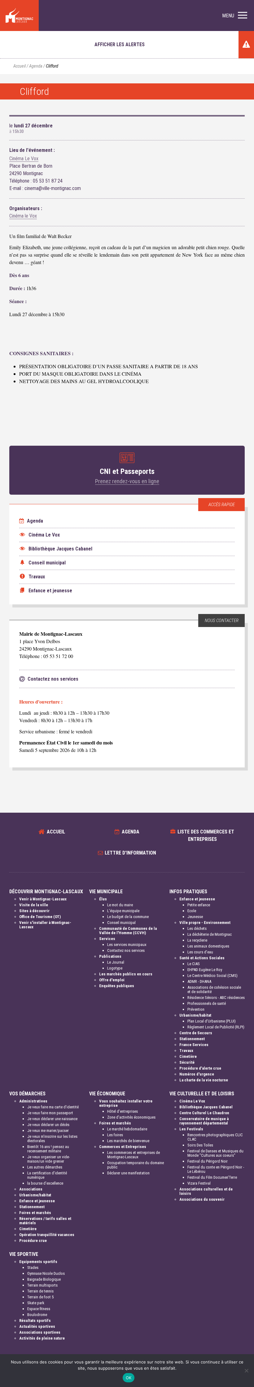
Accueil (19, 66)
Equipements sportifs (38, 1261)
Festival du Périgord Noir (207, 1161)
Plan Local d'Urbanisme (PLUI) (211, 1021)
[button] (234, 15)
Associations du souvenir (202, 1199)
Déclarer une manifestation (128, 1173)
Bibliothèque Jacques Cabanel (206, 1107)
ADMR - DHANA (199, 981)
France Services (193, 1044)
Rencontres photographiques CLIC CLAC (215, 1137)
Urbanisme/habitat (195, 1015)
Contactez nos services (126, 950)
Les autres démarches (44, 1167)
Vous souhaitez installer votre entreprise (125, 1103)
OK (129, 1377)
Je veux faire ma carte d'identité (53, 1107)
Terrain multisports (42, 1285)
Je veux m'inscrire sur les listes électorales (52, 1138)
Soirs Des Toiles (200, 1145)
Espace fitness (38, 1308)
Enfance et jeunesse (197, 899)
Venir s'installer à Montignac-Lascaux (45, 924)
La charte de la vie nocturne (203, 1080)
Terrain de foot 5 (40, 1297)
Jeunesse (195, 916)
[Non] (246, 1370)
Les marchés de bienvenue (128, 1140)
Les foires (115, 1135)
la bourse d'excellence (45, 1183)
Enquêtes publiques (116, 985)
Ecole (191, 910)
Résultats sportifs (35, 1320)
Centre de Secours (195, 1033)
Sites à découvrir (34, 910)
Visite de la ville (33, 905)
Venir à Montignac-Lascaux (43, 899)
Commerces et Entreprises (122, 1146)
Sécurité (187, 1062)
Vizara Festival (199, 1183)
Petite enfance (198, 905)
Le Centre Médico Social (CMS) (212, 975)
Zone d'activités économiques (131, 1117)
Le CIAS (193, 963)
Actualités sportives (37, 1326)
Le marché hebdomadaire (127, 1129)
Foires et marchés (35, 1212)
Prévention (195, 1009)
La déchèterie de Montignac (209, 934)
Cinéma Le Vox (23, 158)
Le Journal (115, 962)
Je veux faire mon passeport (50, 1113)
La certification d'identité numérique (47, 1175)
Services (107, 938)
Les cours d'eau (200, 952)
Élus (103, 899)
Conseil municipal (121, 922)
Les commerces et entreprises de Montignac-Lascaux (133, 1154)
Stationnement (192, 1038)
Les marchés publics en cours (125, 974)
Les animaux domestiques (208, 946)
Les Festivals (191, 1129)
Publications (110, 956)
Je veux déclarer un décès (48, 1124)
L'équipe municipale (123, 910)
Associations (30, 1189)
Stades (32, 1267)
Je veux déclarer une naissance (52, 1118)
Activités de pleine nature (42, 1338)
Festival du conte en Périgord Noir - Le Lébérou (215, 1169)
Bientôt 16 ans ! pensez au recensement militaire (48, 1148)
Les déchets (197, 928)
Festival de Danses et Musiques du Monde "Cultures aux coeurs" (215, 1153)
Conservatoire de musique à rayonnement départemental (204, 1120)
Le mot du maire (120, 905)
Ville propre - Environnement (204, 922)
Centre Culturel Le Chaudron (204, 1113)
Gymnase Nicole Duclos (46, 1273)
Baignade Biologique (44, 1279)
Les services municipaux (127, 944)
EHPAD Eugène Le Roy (204, 969)
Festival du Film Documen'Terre (212, 1177)
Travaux (186, 1050)
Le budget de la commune (128, 916)
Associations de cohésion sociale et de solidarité (214, 989)
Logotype (114, 968)
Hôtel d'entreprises (122, 1111)
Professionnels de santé (206, 1003)
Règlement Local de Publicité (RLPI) (215, 1027)
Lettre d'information (130, 853)
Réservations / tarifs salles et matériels (45, 1220)
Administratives (33, 1101)
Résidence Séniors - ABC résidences (216, 997)
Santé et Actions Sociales (202, 958)
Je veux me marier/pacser (48, 1130)
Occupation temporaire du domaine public (135, 1164)
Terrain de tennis (40, 1291)
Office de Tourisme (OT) (40, 916)
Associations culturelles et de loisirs (206, 1191)
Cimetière (188, 1056)
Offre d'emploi (112, 980)
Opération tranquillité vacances (46, 1234)
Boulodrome (37, 1314)
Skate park (35, 1303)
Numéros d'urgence (196, 1074)
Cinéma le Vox (23, 216)
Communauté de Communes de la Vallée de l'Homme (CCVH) (128, 930)
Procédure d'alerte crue (200, 1068)
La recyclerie (197, 940)
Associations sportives (39, 1332)
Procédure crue (33, 1240)
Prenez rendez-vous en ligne (127, 481)
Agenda (35, 66)
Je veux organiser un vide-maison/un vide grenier (48, 1159)
